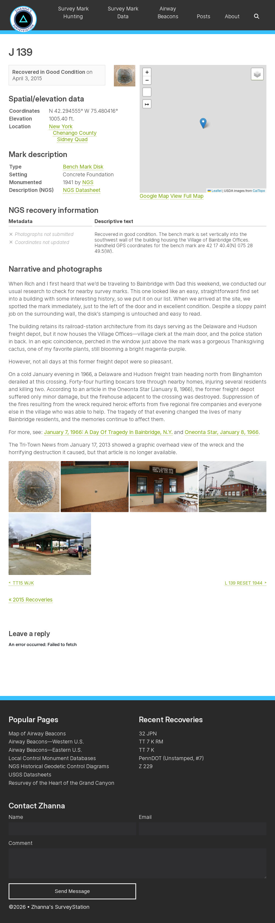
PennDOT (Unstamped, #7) (171, 758)
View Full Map (187, 196)
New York (61, 126)
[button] (203, 123)
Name (16, 817)
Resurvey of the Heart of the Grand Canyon (61, 783)
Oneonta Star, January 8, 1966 (222, 432)
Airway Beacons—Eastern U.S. (45, 750)
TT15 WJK (23, 583)
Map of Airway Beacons (37, 733)
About (232, 16)
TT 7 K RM (151, 741)
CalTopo (259, 190)
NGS (87, 182)
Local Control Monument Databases (52, 758)
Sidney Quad (72, 139)
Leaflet (216, 190)
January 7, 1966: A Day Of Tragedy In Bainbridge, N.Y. (108, 432)
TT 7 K (146, 750)
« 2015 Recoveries (31, 599)
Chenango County (75, 133)
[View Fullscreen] (147, 92)
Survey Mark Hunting (73, 12)
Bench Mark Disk (83, 166)
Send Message (72, 891)
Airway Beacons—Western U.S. (46, 741)
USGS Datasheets (30, 774)
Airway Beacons (168, 12)
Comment (20, 843)
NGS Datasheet (81, 190)
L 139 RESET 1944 (243, 583)
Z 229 (146, 766)
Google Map (154, 196)
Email (145, 817)
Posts (203, 16)
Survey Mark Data (123, 12)
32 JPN (148, 733)
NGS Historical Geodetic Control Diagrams (59, 766)
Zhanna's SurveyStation (60, 907)
